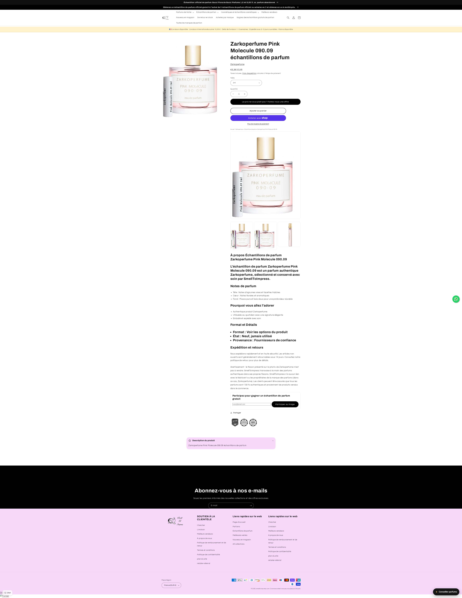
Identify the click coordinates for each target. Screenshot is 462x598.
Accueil (232, 129)
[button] (185, 12)
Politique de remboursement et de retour (211, 544)
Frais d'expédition (249, 73)
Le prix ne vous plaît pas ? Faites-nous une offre (265, 102)
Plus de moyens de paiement (258, 124)
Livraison (201, 530)
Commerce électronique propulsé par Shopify (285, 588)
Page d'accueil (239, 522)
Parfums (236, 527)
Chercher (201, 525)
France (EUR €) (170, 585)
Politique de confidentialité (208, 555)
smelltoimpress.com (263, 588)
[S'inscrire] (251, 505)
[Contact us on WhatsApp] (456, 299)
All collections (238, 544)
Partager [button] (237, 413)
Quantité (233, 89)
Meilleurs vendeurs (205, 534)
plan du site (202, 559)
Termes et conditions (206, 550)
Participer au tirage (285, 404)
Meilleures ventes (240, 535)
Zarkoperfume (237, 64)
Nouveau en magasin (242, 540)
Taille (232, 78)
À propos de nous (204, 538)
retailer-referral (203, 563)
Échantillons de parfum (243, 531)
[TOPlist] (4, 596)
